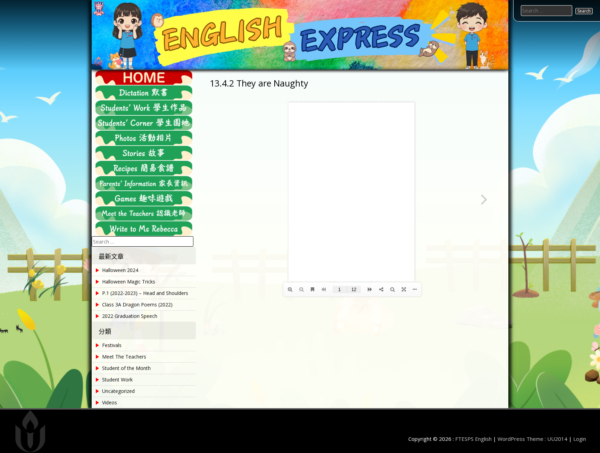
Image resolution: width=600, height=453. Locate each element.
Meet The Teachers (124, 356)
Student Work (117, 379)
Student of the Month (126, 368)
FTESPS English (473, 438)
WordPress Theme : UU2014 (532, 438)
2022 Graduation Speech (129, 316)
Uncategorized (118, 391)
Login (579, 438)
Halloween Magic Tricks (128, 281)
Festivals (112, 345)
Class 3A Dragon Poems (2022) (137, 304)
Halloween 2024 (120, 270)
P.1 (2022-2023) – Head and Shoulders (145, 293)
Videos (109, 402)
